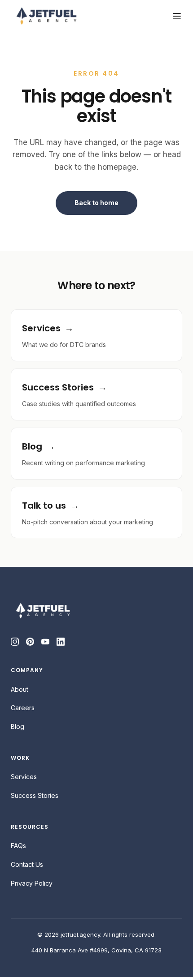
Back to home (96, 202)
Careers (23, 707)
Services (24, 776)
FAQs (18, 845)
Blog (17, 726)
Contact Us (27, 864)
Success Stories (34, 795)
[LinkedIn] (61, 642)
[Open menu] (176, 16)
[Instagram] (15, 642)
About (19, 689)
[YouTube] (45, 642)
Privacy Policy (32, 883)
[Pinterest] (30, 642)
